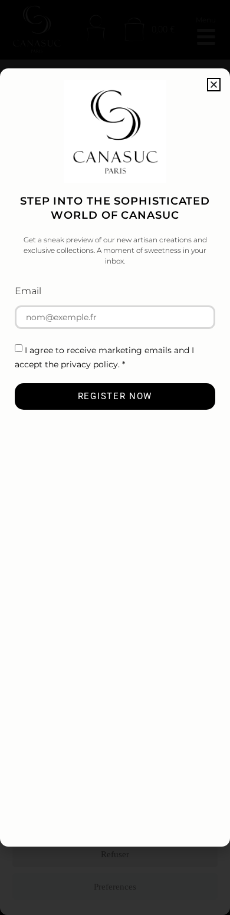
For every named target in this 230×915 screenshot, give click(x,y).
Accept (115, 822)
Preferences (115, 886)
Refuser (115, 854)
